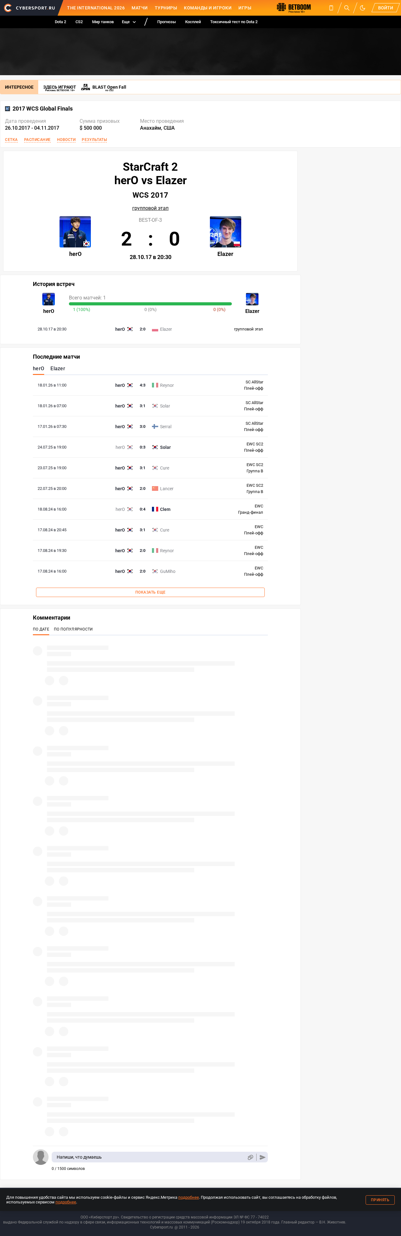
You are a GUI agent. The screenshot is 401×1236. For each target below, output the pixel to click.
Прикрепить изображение (250, 1157)
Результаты (94, 140)
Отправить (263, 1157)
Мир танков (103, 21)
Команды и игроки (208, 7)
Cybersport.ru (161, 1227)
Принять (380, 1200)
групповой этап (150, 208)
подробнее (188, 1197)
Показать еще (150, 592)
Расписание (37, 140)
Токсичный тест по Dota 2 (234, 21)
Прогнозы (166, 21)
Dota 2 (60, 21)
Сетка (11, 140)
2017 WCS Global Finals (43, 109)
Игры (244, 7)
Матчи (140, 7)
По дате (41, 629)
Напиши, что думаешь (79, 1157)
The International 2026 (96, 7)
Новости (66, 140)
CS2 (79, 21)
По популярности (73, 629)
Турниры (166, 7)
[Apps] (331, 8)
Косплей (193, 21)
